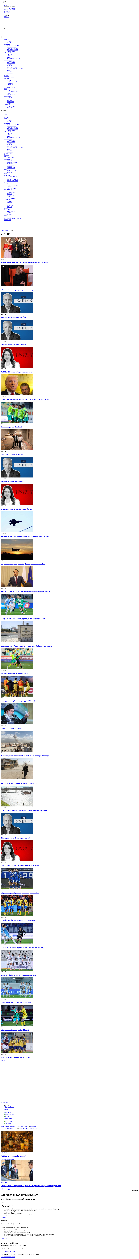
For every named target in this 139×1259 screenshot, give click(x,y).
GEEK (5, 89)
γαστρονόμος (7, 11)
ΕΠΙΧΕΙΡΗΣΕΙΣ (11, 64)
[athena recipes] (8, 1118)
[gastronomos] (8, 1121)
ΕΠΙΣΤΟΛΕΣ (7, 220)
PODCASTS (10, 212)
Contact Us (33, 1126)
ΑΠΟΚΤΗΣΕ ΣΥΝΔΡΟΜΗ (8, 1251)
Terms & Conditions (10, 1126)
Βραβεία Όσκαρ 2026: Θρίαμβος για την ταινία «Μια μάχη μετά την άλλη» (25, 262)
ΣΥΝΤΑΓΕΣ (10, 102)
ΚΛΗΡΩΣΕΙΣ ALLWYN (13, 58)
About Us (26, 1126)
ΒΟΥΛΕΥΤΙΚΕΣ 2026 (13, 45)
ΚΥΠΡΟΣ (6, 39)
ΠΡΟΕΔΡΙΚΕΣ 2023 (12, 48)
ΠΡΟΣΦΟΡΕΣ (7, 217)
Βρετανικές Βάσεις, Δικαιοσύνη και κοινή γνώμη (16, 509)
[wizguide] (7, 1116)
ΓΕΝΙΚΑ (9, 194)
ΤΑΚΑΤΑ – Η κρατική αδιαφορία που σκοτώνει (16, 372)
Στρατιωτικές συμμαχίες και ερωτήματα (14, 317)
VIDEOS (6, 215)
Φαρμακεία (7, 12)
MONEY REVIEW (12, 67)
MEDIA (6, 208)
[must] (6, 1109)
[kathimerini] (7, 1112)
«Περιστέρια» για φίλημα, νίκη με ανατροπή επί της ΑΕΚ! (20, 893)
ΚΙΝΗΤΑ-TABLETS (12, 91)
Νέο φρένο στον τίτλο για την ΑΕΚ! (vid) (14, 673)
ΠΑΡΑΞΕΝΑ (10, 77)
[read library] (7, 1123)
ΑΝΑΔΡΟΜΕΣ (11, 195)
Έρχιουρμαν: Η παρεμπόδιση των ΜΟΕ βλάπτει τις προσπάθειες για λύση (31, 1186)
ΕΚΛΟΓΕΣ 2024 (11, 47)
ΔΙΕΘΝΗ (9, 57)
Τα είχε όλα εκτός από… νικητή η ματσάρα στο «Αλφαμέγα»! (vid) (23, 619)
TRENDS (9, 70)
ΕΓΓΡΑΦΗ (3, 1217)
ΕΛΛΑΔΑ (10, 55)
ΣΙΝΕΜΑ (9, 80)
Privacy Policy (19, 1126)
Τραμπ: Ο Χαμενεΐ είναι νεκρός (11, 728)
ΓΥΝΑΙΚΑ (10, 97)
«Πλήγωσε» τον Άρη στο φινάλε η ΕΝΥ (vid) (15, 1030)
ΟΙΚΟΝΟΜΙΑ (11, 61)
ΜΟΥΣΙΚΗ (10, 83)
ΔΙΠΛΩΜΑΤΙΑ (11, 51)
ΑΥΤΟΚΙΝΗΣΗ (11, 94)
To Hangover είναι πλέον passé (13, 1156)
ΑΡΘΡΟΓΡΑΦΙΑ (11, 106)
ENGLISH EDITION (9, 10)
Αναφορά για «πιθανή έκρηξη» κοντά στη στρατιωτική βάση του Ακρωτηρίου (26, 646)
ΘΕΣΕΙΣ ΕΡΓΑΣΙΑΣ (12, 181)
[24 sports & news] (9, 1107)
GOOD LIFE (7, 96)
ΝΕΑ (8, 90)
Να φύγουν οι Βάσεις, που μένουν (11, 481)
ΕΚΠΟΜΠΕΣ (7, 209)
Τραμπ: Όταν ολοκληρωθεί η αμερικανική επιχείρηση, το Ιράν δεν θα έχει (25, 399)
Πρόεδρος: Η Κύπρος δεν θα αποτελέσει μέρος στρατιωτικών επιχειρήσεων (25, 591)
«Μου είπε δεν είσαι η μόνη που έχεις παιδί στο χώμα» (18, 290)
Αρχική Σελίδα (4, 230)
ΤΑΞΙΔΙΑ (9, 100)
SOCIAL (9, 93)
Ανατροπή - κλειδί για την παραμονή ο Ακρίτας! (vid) (18, 975)
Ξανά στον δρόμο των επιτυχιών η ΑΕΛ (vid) (15, 1057)
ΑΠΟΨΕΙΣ (7, 104)
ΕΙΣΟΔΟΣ (6, 17)
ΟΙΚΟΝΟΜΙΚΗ (8, 60)
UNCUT (9, 214)
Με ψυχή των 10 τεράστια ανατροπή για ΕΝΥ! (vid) (18, 701)
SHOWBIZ (10, 99)
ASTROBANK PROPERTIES (15, 68)
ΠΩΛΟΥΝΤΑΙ (11, 178)
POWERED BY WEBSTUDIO (28, 1129)
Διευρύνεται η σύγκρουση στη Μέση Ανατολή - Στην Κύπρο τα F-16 (23, 564)
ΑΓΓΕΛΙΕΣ (7, 175)
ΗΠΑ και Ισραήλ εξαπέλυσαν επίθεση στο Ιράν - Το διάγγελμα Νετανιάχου (25, 756)
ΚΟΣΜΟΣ (6, 76)
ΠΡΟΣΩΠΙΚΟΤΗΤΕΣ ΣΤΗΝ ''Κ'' (13, 218)
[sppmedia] (4, 1102)
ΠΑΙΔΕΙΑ (9, 41)
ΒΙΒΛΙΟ (9, 86)
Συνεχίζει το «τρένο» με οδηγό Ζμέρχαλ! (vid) (16, 1002)
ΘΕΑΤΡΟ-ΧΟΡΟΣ (12, 81)
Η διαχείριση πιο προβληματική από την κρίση (16, 838)
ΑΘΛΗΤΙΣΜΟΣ (8, 52)
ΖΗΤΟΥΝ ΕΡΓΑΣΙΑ (12, 179)
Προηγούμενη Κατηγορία (7, 1159)
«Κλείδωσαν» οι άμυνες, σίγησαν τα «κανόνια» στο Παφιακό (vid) (22, 947)
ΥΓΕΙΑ (9, 42)
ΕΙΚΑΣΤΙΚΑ (10, 84)
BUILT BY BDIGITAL (7, 1129)
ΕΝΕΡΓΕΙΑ (10, 71)
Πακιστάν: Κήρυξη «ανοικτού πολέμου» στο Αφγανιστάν (19, 783)
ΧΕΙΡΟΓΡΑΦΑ (11, 87)
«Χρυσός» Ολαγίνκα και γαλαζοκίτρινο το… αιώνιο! (18, 920)
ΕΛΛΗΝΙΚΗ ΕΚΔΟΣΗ (10, 8)
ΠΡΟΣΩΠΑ (10, 196)
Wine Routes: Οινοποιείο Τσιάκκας (12, 454)
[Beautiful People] (9, 1114)
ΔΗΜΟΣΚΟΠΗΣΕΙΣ (12, 50)
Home (5, 5)
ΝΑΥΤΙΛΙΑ (10, 73)
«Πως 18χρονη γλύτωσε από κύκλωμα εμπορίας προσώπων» (20, 865)
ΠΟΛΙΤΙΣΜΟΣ (8, 78)
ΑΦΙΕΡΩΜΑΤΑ (8, 189)
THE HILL (10, 107)
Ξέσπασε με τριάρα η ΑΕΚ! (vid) (11, 427)
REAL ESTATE (11, 63)
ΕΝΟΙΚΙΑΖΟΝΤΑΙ (12, 176)
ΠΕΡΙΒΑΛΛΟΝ (8, 153)
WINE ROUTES (11, 211)
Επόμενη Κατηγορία (6, 1189)
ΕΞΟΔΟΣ (9, 103)
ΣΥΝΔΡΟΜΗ (4, 1238)
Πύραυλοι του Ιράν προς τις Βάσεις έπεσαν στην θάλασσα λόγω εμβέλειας (25, 536)
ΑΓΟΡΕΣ (9, 65)
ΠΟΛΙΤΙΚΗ (7, 44)
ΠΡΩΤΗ (6, 117)
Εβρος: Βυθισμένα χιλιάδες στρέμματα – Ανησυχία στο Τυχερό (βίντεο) (24, 810)
